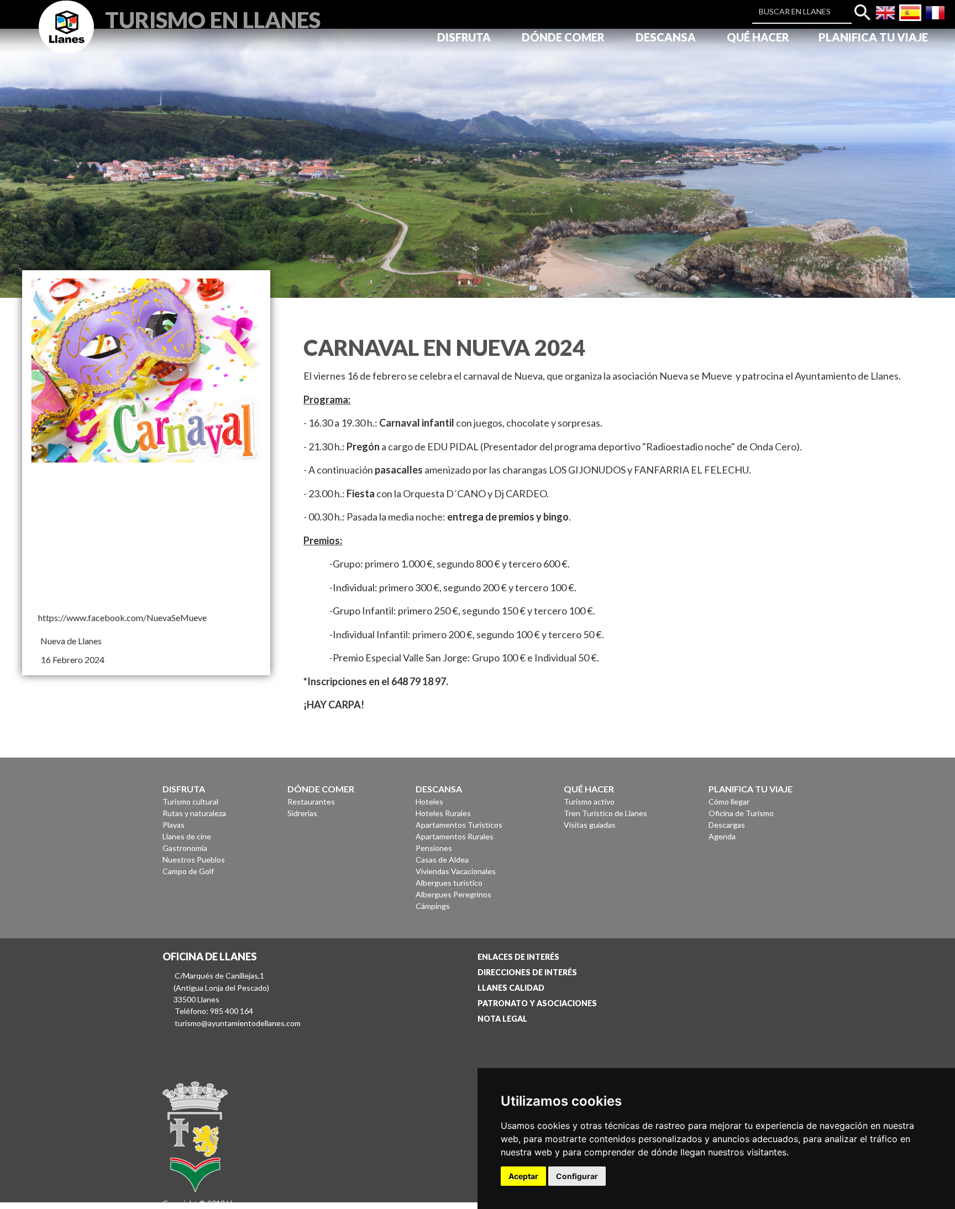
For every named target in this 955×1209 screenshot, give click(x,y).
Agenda (722, 836)
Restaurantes (311, 801)
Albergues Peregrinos (453, 894)
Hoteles (429, 801)
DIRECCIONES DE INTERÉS (527, 972)
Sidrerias (302, 813)
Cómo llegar (729, 801)
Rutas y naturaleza (194, 813)
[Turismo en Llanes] (66, 39)
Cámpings (433, 906)
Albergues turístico (449, 882)
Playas (173, 824)
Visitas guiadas (590, 824)
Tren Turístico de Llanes (605, 813)
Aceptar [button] (523, 1176)
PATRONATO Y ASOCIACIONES (537, 1003)
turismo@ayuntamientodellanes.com (238, 1023)
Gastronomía (184, 848)
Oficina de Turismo (741, 813)
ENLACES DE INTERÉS (518, 956)
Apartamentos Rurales (455, 836)
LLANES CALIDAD (511, 987)
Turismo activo (589, 801)
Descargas (727, 824)
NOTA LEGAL (502, 1018)
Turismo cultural (190, 801)
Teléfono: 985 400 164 (214, 1011)
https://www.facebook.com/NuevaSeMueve (122, 617)
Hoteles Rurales (443, 813)
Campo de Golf (188, 871)
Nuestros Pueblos (193, 859)
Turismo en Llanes (213, 18)
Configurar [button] (577, 1176)
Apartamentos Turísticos (459, 824)
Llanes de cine (186, 836)
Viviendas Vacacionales (456, 871)
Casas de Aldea (442, 859)
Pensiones (434, 848)
